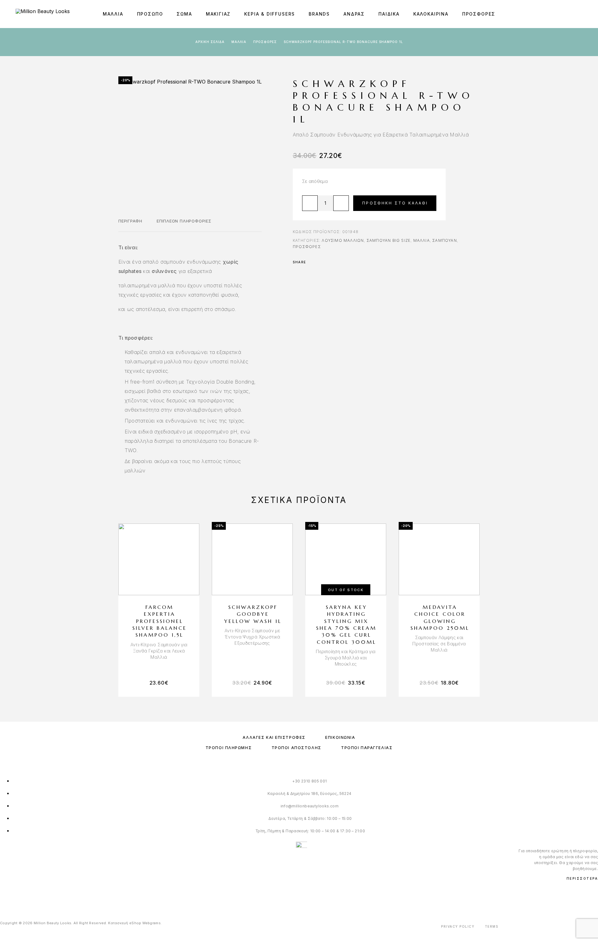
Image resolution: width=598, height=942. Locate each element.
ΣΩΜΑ (184, 14)
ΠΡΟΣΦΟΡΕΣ (478, 14)
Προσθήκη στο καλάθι (395, 203)
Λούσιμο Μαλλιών (343, 240)
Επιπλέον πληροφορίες (184, 220)
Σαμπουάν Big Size (389, 240)
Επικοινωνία (340, 737)
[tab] (130, 225)
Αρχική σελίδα (210, 42)
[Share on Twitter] (321, 262)
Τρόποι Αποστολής (296, 747)
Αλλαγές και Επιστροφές (274, 737)
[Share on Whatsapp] (337, 262)
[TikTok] (27, 894)
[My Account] (566, 14)
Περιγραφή (130, 220)
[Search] (552, 14)
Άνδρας (354, 14)
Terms (492, 926)
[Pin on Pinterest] (329, 262)
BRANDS (319, 14)
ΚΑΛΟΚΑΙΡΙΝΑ (430, 14)
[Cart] (580, 14)
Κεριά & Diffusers (269, 14)
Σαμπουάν (444, 240)
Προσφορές (265, 42)
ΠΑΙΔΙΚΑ (389, 14)
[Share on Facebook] (313, 262)
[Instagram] (15, 894)
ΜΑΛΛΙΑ (113, 14)
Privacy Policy (457, 926)
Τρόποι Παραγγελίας (366, 747)
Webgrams (151, 923)
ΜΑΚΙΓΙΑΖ (218, 14)
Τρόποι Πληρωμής (229, 747)
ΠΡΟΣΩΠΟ (150, 14)
